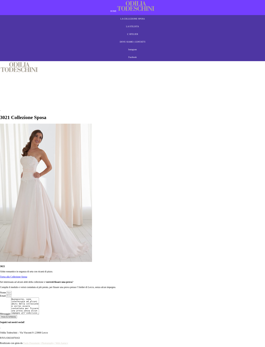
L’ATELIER (132, 34)
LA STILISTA (132, 26)
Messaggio (5, 313)
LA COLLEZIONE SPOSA (132, 19)
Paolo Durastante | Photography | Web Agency (45, 343)
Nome (3, 292)
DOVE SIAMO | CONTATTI (132, 42)
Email (3, 295)
